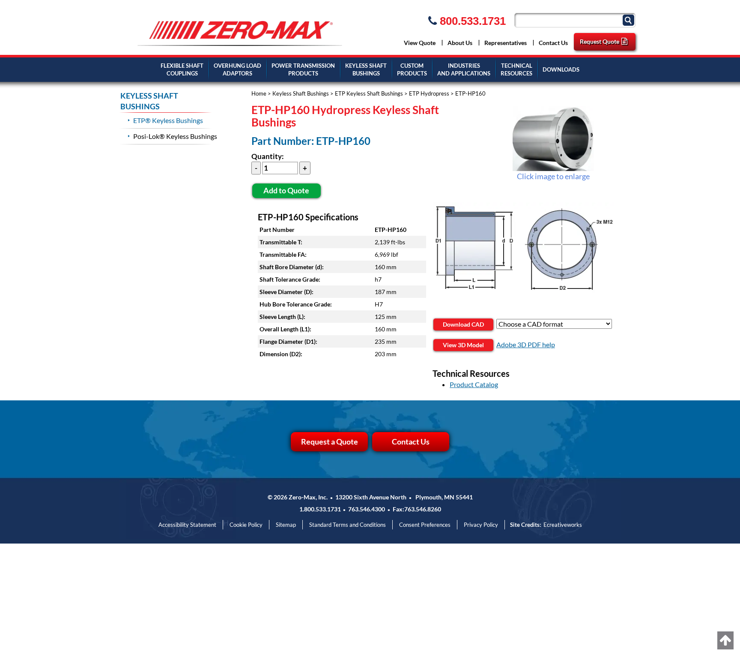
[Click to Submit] (630, 19)
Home (258, 93)
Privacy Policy (481, 524)
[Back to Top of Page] (725, 640)
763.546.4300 (366, 509)
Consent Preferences (425, 524)
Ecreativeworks (562, 524)
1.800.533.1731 (320, 509)
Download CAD (463, 324)
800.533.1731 (471, 21)
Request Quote (599, 41)
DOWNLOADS (561, 69)
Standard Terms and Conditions (347, 524)
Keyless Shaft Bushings (300, 93)
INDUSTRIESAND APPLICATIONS (463, 69)
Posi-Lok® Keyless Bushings (175, 136)
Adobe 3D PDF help (525, 344)
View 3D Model (463, 345)
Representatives (505, 42)
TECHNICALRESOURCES (516, 69)
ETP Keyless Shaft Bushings (369, 93)
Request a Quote (329, 441)
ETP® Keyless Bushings (168, 120)
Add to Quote (286, 190)
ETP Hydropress (429, 93)
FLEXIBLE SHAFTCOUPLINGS (182, 69)
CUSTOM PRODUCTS (412, 69)
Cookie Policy (246, 524)
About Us (460, 42)
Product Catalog (474, 384)
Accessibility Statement (187, 524)
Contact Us (553, 42)
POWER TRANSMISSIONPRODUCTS (303, 69)
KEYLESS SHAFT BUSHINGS (366, 69)
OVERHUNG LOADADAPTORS (237, 69)
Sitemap (286, 524)
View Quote (420, 42)
